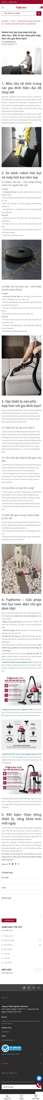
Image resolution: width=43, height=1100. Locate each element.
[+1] (19, 864)
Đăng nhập (13, 2)
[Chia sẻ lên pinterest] (16, 864)
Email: (4, 888)
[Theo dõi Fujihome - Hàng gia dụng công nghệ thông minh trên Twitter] (24, 988)
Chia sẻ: (5, 864)
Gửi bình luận (9, 920)
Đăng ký (4, 2)
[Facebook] (34, 988)
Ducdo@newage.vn (8, 1040)
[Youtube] (38, 988)
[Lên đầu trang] (39, 1091)
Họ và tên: (5, 877)
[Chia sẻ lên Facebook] (10, 864)
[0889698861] (39, 1085)
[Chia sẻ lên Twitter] (13, 864)
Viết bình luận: (6, 898)
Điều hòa (6, 969)
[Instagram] (29, 988)
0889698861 (5, 1032)
